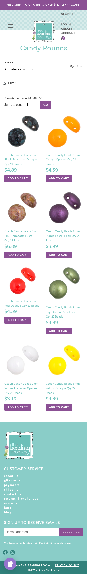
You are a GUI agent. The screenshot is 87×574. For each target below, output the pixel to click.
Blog (7, 512)
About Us (11, 476)
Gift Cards (12, 480)
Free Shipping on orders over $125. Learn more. (43, 4)
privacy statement (60, 543)
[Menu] (10, 26)
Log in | (66, 24)
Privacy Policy (67, 565)
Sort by (9, 62)
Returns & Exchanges (21, 499)
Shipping (11, 489)
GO (46, 104)
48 (35, 98)
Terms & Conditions (43, 570)
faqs (7, 508)
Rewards (10, 503)
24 (29, 98)
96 (40, 98)
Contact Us (12, 494)
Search (67, 14)
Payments (12, 485)
